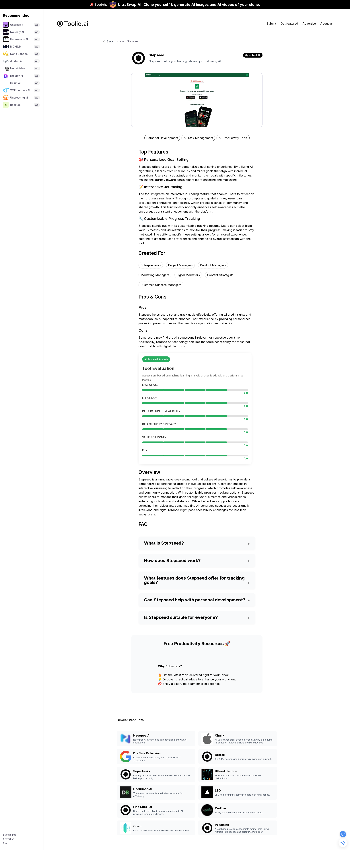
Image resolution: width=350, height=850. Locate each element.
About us (326, 23)
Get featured (289, 23)
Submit (271, 23)
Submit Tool (10, 834)
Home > (122, 41)
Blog (5, 843)
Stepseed (133, 41)
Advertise (8, 839)
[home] (72, 23)
